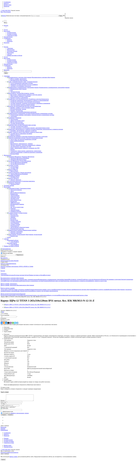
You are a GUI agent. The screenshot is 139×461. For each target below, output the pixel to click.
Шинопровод (57, 289)
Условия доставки (12, 34)
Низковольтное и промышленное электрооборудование (53, 279)
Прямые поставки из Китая (14, 55)
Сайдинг (9, 54)
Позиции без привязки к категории (111, 279)
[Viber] (11, 323)
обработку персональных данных (19, 413)
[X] (8, 323)
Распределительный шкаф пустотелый (11, 295)
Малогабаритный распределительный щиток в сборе (73, 295)
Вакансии (9, 41)
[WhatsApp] (13, 323)
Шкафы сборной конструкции (23, 291)
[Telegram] (17, 323)
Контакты (6, 42)
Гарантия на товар (12, 35)
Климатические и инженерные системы (32, 281)
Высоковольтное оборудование (25, 285)
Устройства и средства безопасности (91, 279)
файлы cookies (13, 456)
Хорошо (3, 459)
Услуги (6, 29)
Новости (9, 39)
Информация (4, 430)
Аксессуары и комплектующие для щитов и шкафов (15, 289)
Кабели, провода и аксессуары (98, 281)
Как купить (7, 31)
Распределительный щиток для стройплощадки (35, 295)
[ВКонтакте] (2, 323)
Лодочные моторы (12, 51)
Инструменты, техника (75, 279)
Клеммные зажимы (10, 291)
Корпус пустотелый (53, 295)
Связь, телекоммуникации (31, 279)
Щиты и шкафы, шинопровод (9, 285)
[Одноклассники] (4, 323)
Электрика (10, 48)
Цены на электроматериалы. (8, 263)
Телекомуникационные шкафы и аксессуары (41, 289)
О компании (7, 38)
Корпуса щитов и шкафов (101, 289)
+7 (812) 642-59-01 (6, 10)
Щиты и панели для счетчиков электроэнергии (45, 291)
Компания (3, 427)
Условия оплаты (11, 32)
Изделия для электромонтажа (13, 281)
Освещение (46, 281)
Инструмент (10, 52)
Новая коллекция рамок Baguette (10, 260)
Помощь (3, 428)
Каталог (6, 25)
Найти (6, 73)
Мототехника (10, 49)
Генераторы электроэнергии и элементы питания (76, 281)
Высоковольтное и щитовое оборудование (12, 279)
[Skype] (15, 323)
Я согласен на (16, 413)
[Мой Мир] (6, 323)
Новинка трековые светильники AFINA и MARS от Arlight (17, 266)
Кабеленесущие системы (56, 281)
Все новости (4, 257)
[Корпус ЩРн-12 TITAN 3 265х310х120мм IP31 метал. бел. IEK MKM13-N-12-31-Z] (27, 304)
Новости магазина (7, 253)
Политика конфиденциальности (9, 452)
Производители (8, 37)
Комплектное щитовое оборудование (84, 289)
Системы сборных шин (67, 289)
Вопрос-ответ (7, 445)
